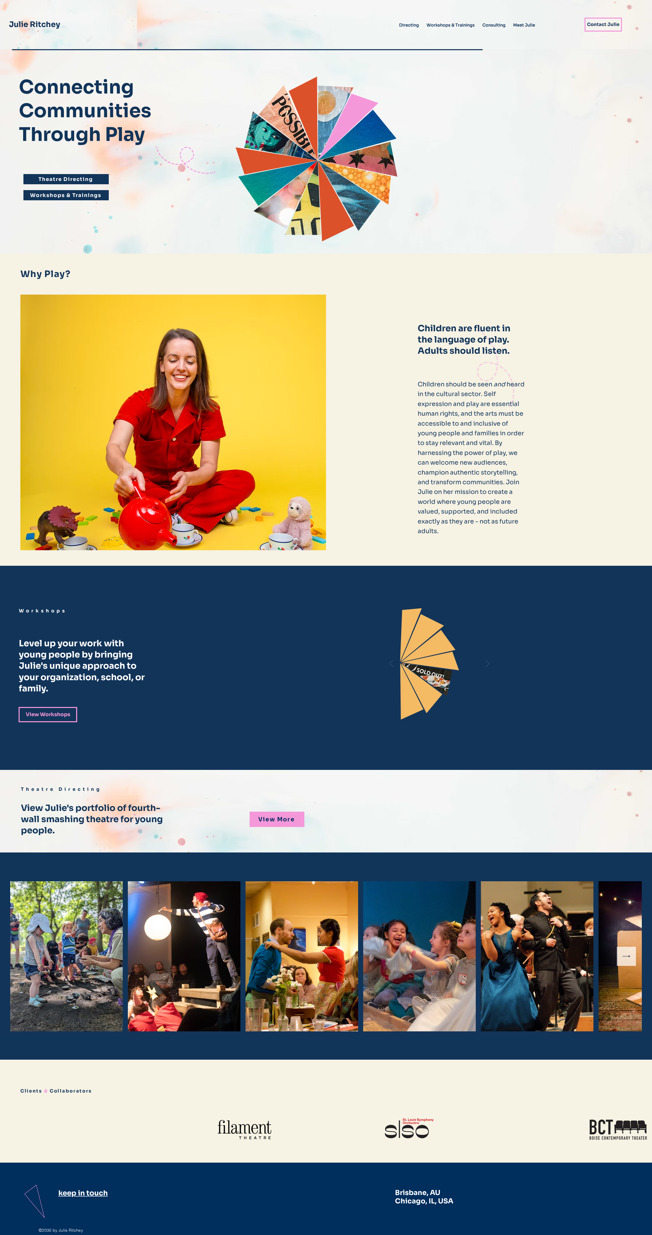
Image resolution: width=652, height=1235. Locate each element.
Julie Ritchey (34, 24)
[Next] (487, 664)
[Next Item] (626, 956)
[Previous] (391, 664)
